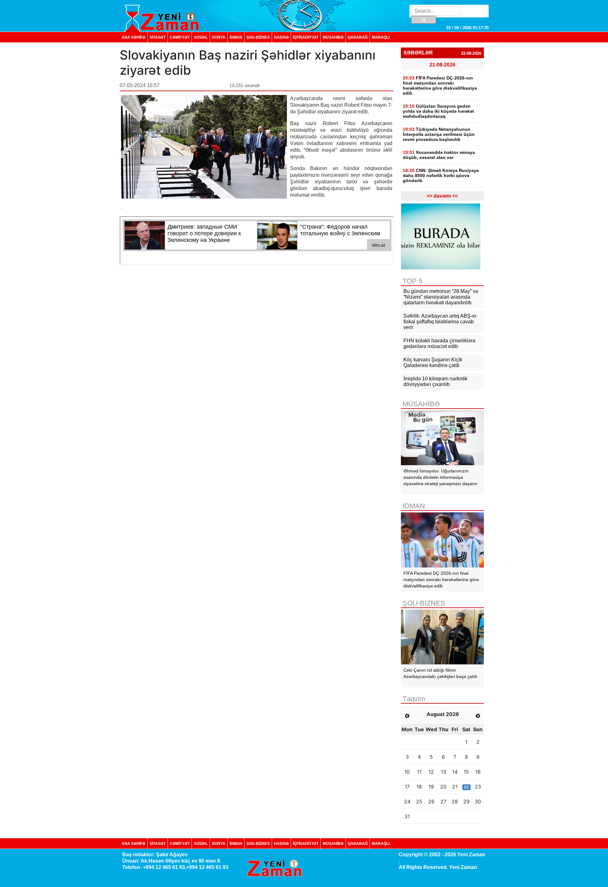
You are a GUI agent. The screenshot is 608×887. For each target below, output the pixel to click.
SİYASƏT (157, 37)
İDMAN (236, 37)
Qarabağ (358, 37)
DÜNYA (218, 37)
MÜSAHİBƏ (333, 37)
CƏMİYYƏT (180, 37)
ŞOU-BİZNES (258, 37)
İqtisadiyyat (306, 37)
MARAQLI (381, 37)
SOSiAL (201, 37)
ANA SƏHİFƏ (133, 37)
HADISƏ (281, 37)
